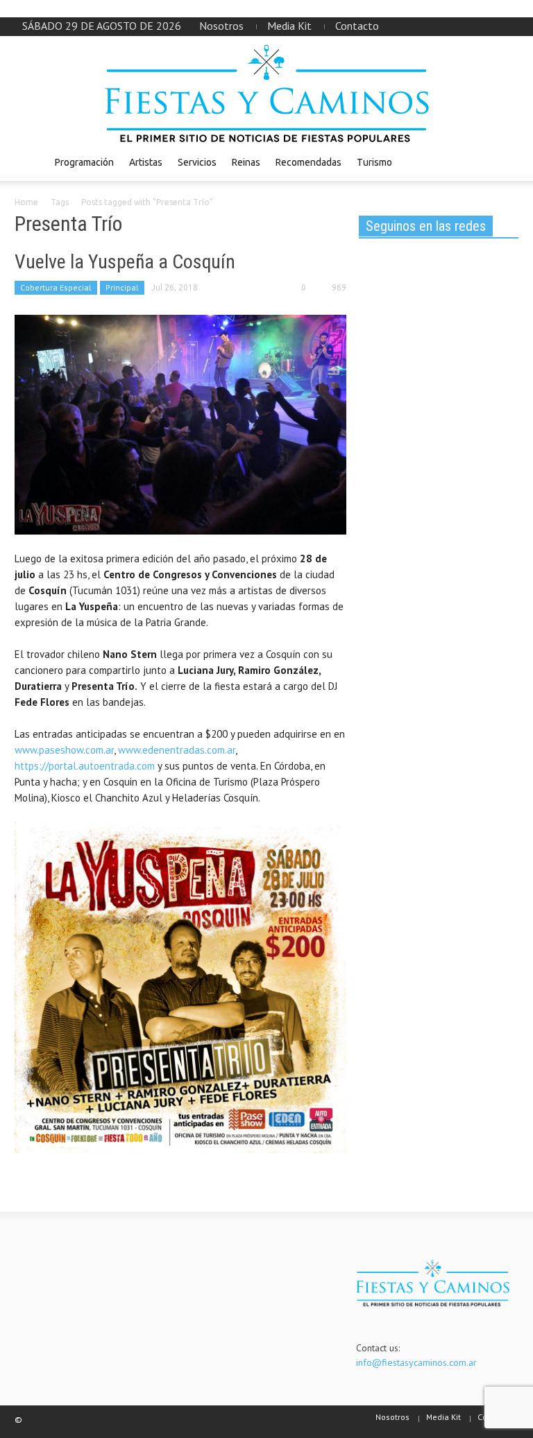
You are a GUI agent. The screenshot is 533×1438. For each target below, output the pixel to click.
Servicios (197, 162)
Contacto (357, 26)
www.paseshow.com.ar (64, 749)
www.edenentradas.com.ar (176, 749)
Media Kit (289, 26)
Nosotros (221, 26)
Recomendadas (308, 162)
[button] (504, 161)
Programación (84, 162)
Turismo (374, 162)
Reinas (246, 162)
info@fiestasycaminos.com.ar (416, 1362)
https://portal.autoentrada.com (85, 765)
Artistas (145, 162)
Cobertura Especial (56, 287)
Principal (122, 287)
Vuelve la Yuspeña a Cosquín (125, 261)
